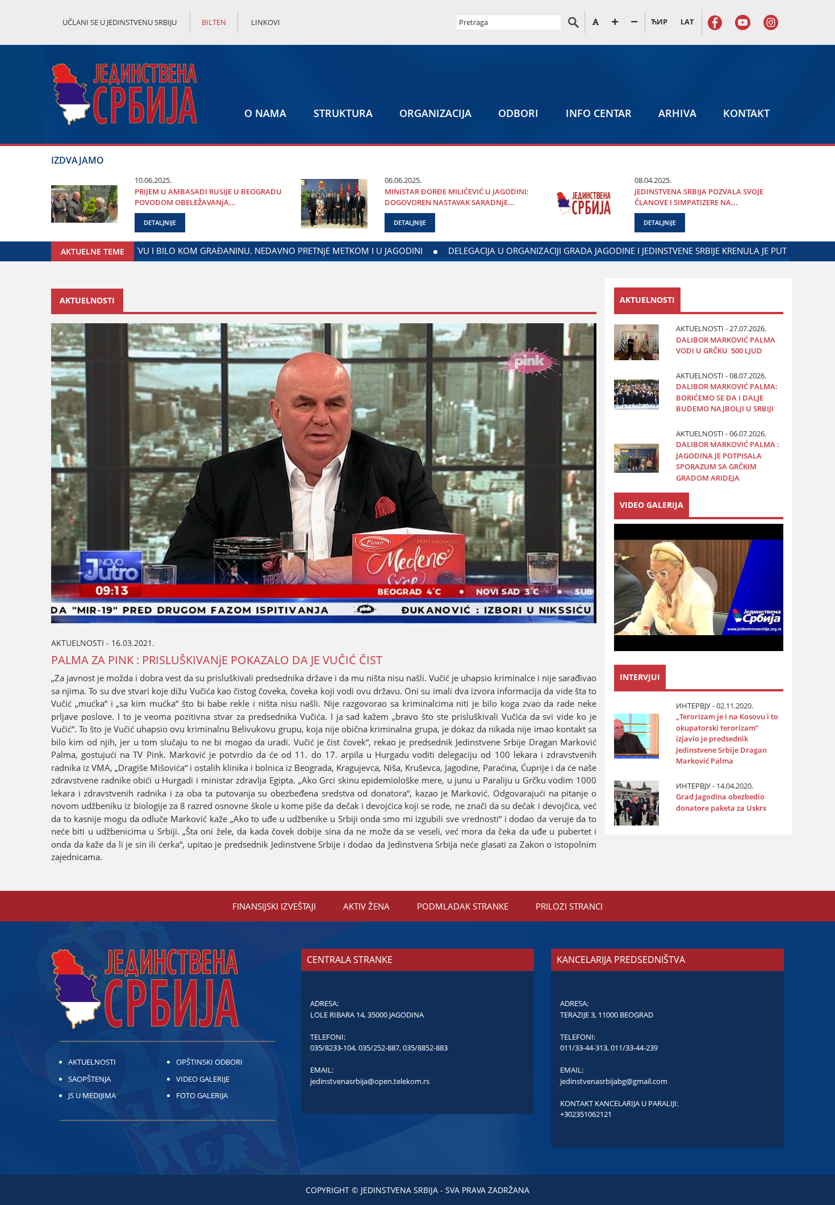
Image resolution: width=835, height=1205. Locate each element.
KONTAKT (746, 113)
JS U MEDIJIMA (92, 1095)
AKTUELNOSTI (92, 1062)
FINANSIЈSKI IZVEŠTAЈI (274, 906)
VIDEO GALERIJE (202, 1079)
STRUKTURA (343, 113)
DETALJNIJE (160, 222)
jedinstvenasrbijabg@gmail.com (613, 1081)
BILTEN (214, 22)
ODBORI (518, 113)
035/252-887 (378, 1048)
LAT (687, 21)
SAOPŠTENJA (89, 1079)
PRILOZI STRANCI (569, 906)
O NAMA (265, 113)
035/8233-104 (332, 1048)
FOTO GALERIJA (202, 1095)
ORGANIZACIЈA (435, 113)
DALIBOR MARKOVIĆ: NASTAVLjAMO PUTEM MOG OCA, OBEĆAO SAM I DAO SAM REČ (244, 250)
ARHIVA (677, 113)
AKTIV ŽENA (366, 906)
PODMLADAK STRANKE (462, 906)
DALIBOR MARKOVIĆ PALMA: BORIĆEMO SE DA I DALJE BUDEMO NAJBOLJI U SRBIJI (727, 397)
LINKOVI (265, 22)
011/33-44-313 (583, 1048)
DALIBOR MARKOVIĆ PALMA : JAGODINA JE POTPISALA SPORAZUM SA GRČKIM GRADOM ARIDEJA (727, 461)
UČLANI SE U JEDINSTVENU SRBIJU (119, 22)
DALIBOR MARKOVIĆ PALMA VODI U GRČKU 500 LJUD (725, 345)
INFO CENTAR (599, 113)
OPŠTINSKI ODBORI (209, 1062)
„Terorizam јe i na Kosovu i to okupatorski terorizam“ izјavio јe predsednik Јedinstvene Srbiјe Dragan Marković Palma (727, 738)
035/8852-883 (425, 1048)
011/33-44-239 (634, 1048)
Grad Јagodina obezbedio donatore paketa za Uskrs (721, 802)
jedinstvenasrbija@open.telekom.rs (369, 1081)
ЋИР (659, 21)
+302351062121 (586, 1114)
